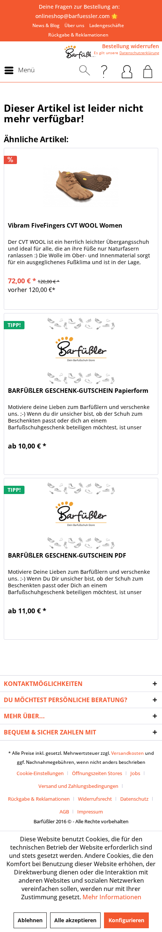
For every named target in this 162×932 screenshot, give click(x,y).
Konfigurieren (126, 920)
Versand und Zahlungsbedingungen (78, 786)
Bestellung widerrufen (130, 46)
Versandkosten (127, 753)
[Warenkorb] (148, 70)
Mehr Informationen (112, 897)
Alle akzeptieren (75, 920)
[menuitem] (46, 25)
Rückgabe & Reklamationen (78, 35)
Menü (26, 69)
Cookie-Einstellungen (40, 773)
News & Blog (46, 25)
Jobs (135, 773)
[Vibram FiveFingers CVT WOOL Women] (81, 186)
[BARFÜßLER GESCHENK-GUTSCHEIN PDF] (81, 516)
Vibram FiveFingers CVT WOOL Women (65, 226)
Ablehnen (30, 920)
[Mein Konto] (127, 70)
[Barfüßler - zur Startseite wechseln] (81, 52)
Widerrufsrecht (95, 798)
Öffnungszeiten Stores (97, 773)
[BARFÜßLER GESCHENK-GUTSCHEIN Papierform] (81, 351)
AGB (64, 811)
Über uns (74, 25)
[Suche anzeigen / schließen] (84, 70)
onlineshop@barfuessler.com (72, 16)
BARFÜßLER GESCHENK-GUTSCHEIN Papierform (78, 391)
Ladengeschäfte (106, 25)
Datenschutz (134, 798)
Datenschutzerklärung (139, 52)
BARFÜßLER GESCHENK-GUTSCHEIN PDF (67, 556)
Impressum (90, 811)
